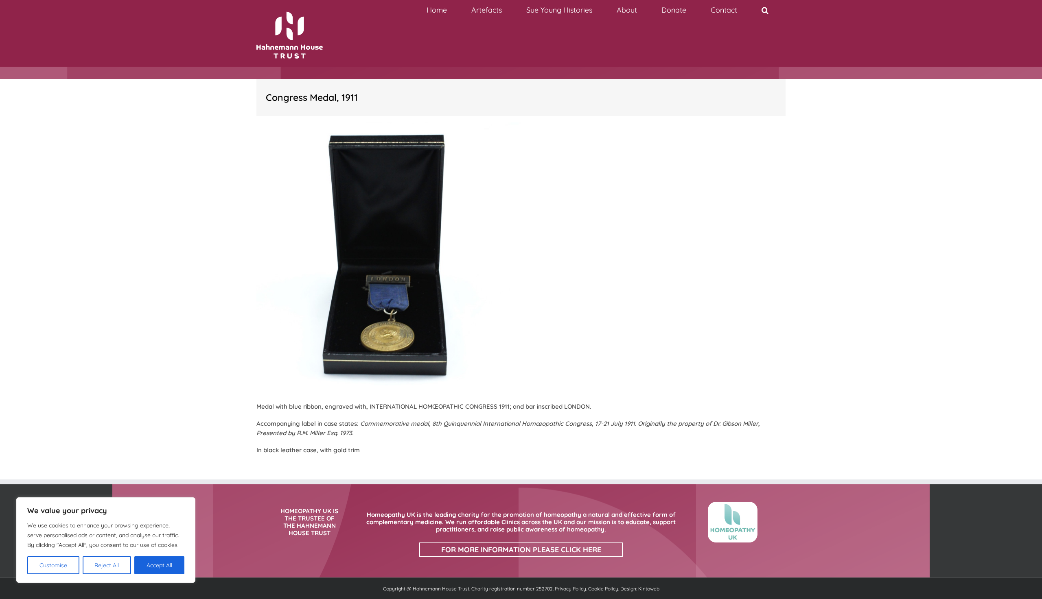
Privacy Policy (570, 589)
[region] (105, 540)
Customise (53, 565)
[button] (764, 10)
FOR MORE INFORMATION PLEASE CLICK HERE (521, 549)
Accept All (159, 565)
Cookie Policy (603, 589)
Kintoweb (648, 589)
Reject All (106, 565)
